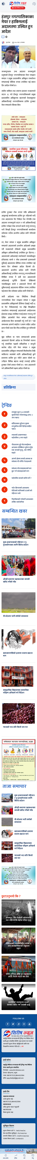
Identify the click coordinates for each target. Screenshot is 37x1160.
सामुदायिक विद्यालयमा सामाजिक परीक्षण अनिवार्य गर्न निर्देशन (16, 691)
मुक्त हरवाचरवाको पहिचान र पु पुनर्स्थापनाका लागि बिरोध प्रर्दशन (15, 543)
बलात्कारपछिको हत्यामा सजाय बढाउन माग (18, 654)
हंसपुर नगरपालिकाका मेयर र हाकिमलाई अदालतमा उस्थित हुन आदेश (18, 377)
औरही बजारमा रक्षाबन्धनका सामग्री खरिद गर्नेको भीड (16, 580)
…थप (22, 1046)
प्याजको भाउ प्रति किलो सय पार (15, 727)
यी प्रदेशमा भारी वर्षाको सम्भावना (15, 616)
